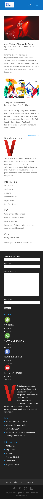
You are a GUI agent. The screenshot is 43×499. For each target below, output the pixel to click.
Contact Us (29, 482)
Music (12, 49)
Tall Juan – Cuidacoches (14, 102)
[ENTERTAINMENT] (7, 370)
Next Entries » (33, 136)
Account (7, 193)
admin (9, 46)
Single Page (8, 189)
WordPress (22, 495)
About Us (18, 482)
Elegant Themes (22, 493)
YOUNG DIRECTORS (14, 340)
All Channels (9, 185)
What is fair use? (10, 221)
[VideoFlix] (7, 322)
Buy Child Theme (10, 204)
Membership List (10, 196)
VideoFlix (8, 324)
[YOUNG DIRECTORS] (7, 338)
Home (8, 482)
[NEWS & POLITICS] (7, 354)
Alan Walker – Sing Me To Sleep (18, 44)
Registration (9, 200)
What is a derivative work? (14, 217)
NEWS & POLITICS (13, 356)
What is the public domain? (14, 214)
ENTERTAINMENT (13, 372)
